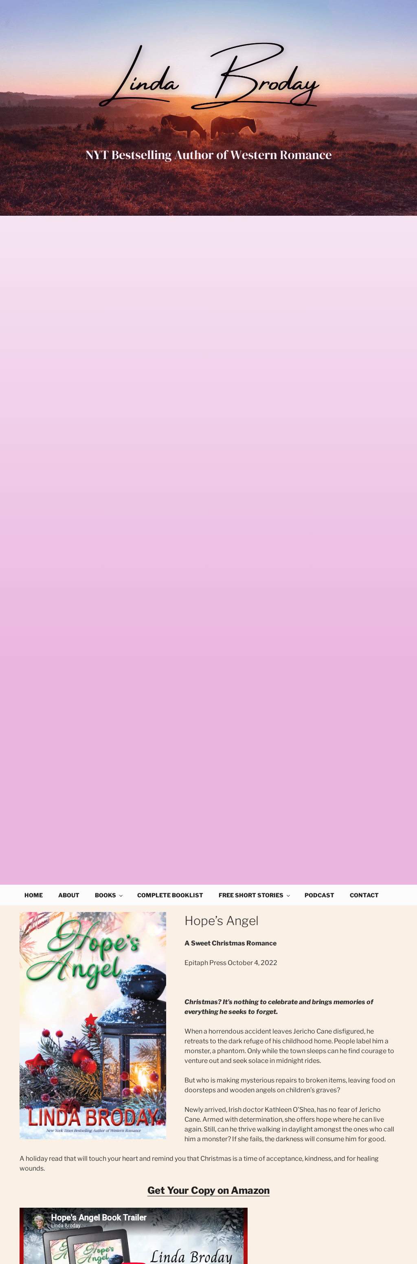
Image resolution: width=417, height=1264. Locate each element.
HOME (33, 895)
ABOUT (68, 895)
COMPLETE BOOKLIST (170, 895)
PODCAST (319, 895)
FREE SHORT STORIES (251, 895)
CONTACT (364, 895)
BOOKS (105, 895)
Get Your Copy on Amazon (208, 1190)
